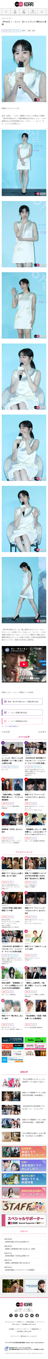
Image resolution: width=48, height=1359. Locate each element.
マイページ (40, 1322)
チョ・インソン (17, 841)
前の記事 (7, 732)
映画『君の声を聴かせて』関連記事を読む (23, 702)
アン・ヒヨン (11, 1027)
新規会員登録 (30, 1322)
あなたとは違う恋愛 (31, 769)
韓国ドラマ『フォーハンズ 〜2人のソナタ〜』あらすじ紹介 (35, 797)
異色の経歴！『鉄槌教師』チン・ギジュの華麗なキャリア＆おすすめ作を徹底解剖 (12, 985)
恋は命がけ (33, 885)
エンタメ (5, 30)
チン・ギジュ (5, 994)
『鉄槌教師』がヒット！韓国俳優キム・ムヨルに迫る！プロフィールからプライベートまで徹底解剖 (35, 832)
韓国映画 (16, 842)
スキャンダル (40, 769)
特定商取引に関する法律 (24, 1331)
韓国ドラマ (28, 775)
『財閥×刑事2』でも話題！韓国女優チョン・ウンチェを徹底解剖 (12, 797)
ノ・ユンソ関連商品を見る (17, 721)
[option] (13, 1286)
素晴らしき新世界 (39, 994)
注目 (4, 803)
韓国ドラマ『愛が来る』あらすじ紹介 (12, 1017)
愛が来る (13, 1029)
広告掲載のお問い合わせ (29, 1324)
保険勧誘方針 (35, 1329)
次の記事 (41, 732)
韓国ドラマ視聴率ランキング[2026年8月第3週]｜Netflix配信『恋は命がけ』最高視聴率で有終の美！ (35, 876)
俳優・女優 (31, 30)
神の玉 (17, 927)
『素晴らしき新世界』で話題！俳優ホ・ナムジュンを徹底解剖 (35, 985)
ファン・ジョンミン (7, 842)
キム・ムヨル (29, 841)
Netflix (27, 806)
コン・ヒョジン (36, 958)
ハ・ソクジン (5, 1029)
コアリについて (9, 1322)
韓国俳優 (42, 841)
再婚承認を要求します (8, 927)
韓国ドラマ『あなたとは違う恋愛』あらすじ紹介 (12, 874)
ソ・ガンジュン (16, 886)
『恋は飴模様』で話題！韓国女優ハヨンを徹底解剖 (35, 1017)
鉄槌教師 (36, 841)
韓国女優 (4, 808)
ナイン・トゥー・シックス (9, 923)
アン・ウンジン (6, 886)
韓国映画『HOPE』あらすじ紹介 (12, 830)
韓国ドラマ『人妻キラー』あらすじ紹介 (35, 947)
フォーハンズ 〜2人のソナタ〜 (34, 810)
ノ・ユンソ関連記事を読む (17, 713)
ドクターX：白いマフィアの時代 (11, 921)
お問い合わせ (16, 1324)
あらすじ (32, 806)
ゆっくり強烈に (6, 925)
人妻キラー (28, 960)
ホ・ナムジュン (30, 994)
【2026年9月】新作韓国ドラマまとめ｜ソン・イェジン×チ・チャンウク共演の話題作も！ (35, 760)
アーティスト (15, 30)
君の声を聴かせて (14, 726)
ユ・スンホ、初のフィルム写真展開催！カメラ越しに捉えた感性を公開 (12, 760)
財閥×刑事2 (16, 806)
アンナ (27, 885)
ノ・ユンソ (5, 726)
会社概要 (11, 1329)
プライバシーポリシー (22, 1329)
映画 (23, 30)
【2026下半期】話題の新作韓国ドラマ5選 (12, 909)
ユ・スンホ (5, 769)
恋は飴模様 (33, 1027)
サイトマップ (14, 1336)
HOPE (4, 841)
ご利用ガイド (20, 1322)
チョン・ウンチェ (7, 806)
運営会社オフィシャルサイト (29, 1336)
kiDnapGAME (6, 919)
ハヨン (27, 1027)
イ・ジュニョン (40, 806)
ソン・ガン (28, 808)
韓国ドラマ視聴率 (30, 886)
